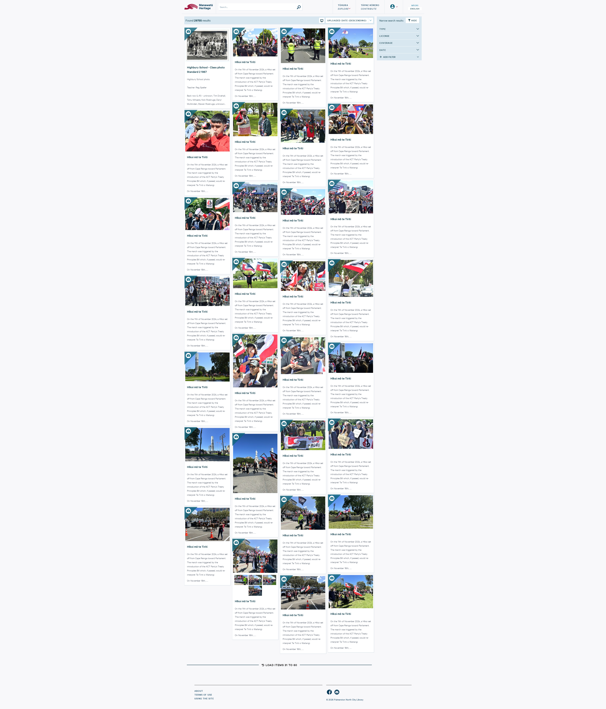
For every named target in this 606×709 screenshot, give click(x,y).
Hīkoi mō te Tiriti (245, 62)
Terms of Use (203, 694)
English (414, 8)
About (198, 690)
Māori (414, 5)
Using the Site (204, 698)
